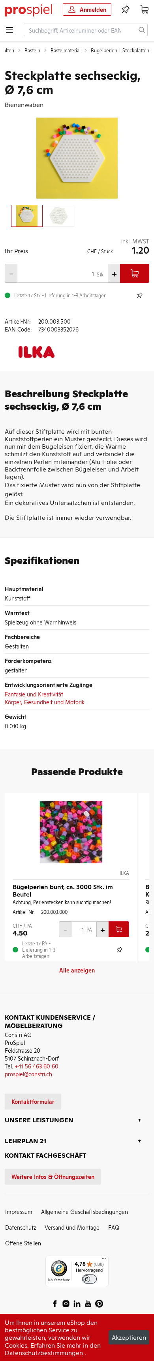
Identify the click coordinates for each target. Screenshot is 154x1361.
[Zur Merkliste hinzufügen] (139, 295)
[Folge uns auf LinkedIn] (77, 1303)
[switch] (89, 1279)
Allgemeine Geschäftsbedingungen (84, 1211)
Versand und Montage (72, 1227)
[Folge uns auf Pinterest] (99, 1303)
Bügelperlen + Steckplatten (120, 50)
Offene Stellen (23, 1243)
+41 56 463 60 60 (36, 1066)
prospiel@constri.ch (28, 1073)
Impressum (18, 1211)
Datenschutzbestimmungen (44, 1352)
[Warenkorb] (144, 9)
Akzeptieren (129, 1337)
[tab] (27, 216)
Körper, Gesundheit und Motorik (45, 701)
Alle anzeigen (77, 970)
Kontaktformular (32, 1101)
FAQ (113, 1227)
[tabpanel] (77, 158)
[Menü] (104, 1260)
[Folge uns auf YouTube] (88, 1303)
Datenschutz (20, 1227)
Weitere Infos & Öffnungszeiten (52, 1176)
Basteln (32, 50)
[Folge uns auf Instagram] (65, 1303)
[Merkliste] (125, 9)
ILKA (124, 873)
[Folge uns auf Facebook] (54, 1303)
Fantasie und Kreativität (34, 694)
